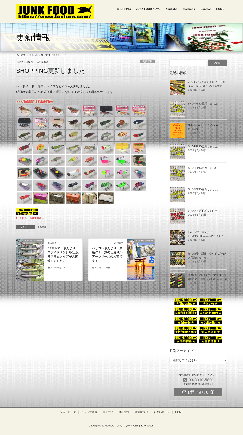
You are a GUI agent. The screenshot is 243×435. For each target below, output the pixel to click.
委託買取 (124, 412)
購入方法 (108, 412)
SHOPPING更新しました (203, 103)
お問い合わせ (162, 412)
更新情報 (147, 61)
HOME (179, 412)
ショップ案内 (89, 412)
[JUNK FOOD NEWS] (30, 259)
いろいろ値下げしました (202, 210)
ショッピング (68, 412)
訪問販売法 (141, 412)
